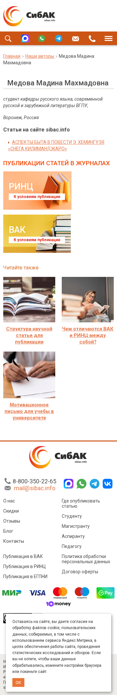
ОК (18, 682)
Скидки (11, 511)
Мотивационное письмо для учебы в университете (29, 411)
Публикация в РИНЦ (24, 566)
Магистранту (76, 526)
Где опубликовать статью (81, 503)
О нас (9, 500)
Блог (8, 531)
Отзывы (11, 521)
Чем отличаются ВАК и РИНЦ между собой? (87, 335)
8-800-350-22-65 (34, 481)
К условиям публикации (37, 196)
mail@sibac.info (34, 488)
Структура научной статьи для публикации (29, 335)
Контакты (13, 541)
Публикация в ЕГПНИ (25, 576)
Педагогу (72, 546)
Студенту (72, 516)
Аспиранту (73, 536)
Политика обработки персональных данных (86, 559)
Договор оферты (80, 571)
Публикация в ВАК (23, 556)
